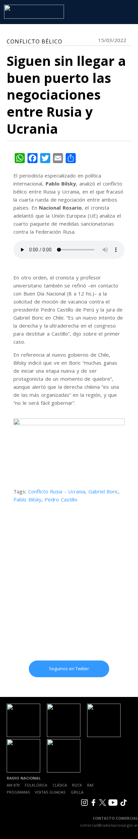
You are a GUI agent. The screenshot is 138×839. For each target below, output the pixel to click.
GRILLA (77, 792)
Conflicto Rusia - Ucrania (56, 491)
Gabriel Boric (103, 491)
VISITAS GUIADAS (50, 792)
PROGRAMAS (18, 792)
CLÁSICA (60, 785)
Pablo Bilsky (27, 499)
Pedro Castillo (61, 499)
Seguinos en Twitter (69, 669)
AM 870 (13, 785)
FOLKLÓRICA (36, 785)
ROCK (77, 785)
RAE (90, 785)
